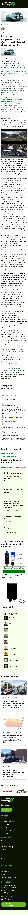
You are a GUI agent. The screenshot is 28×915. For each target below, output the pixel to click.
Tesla (2, 855)
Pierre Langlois (13, 74)
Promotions (4, 841)
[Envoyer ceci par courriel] (3, 395)
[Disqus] (14, 421)
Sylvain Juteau (18, 483)
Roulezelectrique (15, 76)
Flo (2, 852)
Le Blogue (4, 869)
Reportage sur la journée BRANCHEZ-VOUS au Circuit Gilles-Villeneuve (13, 479)
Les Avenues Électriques (8, 877)
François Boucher (14, 642)
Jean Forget (12, 654)
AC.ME (3, 874)
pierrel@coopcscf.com (14, 366)
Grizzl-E (3, 858)
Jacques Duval (18, 495)
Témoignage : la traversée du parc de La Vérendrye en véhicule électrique (13, 530)
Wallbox (3, 849)
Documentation (6, 824)
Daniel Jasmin (14, 510)
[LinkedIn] (12, 899)
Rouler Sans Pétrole (10, 90)
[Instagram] (9, 899)
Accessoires (4, 844)
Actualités (4, 819)
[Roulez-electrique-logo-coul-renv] (8, 4)
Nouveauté (4, 861)
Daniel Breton (13, 636)
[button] (26, 4)
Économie (4, 827)
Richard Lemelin (13, 666)
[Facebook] (5, 899)
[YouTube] (2, 899)
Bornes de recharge (7, 822)
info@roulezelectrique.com (12, 456)
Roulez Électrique (16, 535)
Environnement (6, 830)
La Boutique (5, 872)
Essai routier (5, 833)
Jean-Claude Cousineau (13, 28)
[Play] (14, 136)
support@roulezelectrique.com (14, 467)
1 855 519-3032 (7, 453)
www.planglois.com (15, 368)
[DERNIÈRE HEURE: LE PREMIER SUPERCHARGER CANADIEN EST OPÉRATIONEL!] (14, 764)
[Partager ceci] (7, 395)
